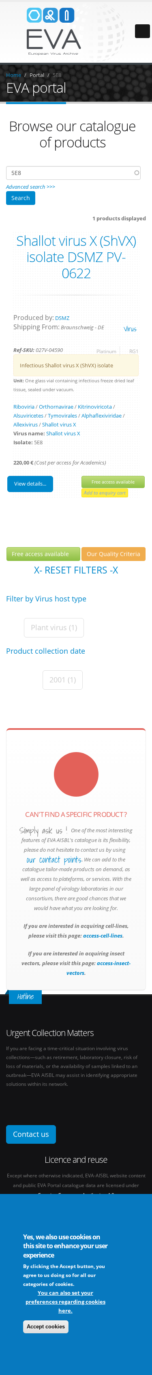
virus (130, 329)
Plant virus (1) (54, 627)
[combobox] (73, 173)
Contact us (31, 1134)
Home (13, 75)
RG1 (134, 351)
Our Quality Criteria (113, 554)
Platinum (106, 351)
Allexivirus (25, 424)
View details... (30, 483)
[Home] (76, 31)
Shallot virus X (59, 424)
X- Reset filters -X (76, 569)
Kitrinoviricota (95, 406)
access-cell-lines (102, 935)
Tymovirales (62, 415)
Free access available (113, 482)
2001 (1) (62, 679)
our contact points (54, 860)
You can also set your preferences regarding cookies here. (65, 1301)
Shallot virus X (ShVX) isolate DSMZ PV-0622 (76, 256)
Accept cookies (46, 1327)
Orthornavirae (56, 406)
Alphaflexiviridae (101, 415)
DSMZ (62, 318)
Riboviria (23, 406)
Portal (37, 75)
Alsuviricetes (28, 415)
